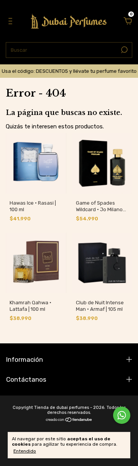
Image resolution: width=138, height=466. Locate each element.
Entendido (24, 451)
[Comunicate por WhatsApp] (121, 415)
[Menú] (12, 22)
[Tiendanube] (69, 420)
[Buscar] (123, 50)
